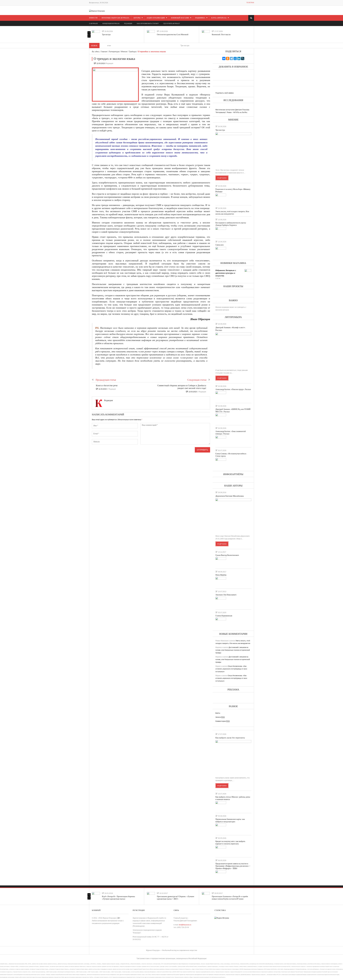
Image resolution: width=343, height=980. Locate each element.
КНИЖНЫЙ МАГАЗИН (180, 18)
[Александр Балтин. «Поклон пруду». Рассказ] (220, 396)
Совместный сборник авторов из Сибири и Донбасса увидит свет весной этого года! (181, 387)
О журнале (93, 23)
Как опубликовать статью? (148, 23)
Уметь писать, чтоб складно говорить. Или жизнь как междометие (232, 212)
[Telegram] (231, 58)
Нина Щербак (220, 575)
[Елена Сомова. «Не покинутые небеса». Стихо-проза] (220, 463)
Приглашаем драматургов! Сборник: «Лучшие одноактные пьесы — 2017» (175, 897)
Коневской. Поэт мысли (221, 34)
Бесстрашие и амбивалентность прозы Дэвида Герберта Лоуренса (230, 224)
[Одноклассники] (227, 58)
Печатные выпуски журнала (115, 18)
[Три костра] (96, 34)
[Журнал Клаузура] (97, 11)
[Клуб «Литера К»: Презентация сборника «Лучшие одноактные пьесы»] (96, 896)
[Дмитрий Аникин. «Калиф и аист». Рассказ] (233, 350)
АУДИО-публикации (156, 18)
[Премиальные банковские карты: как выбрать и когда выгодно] (220, 828)
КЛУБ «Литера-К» (219, 18)
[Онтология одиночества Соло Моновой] (151, 34)
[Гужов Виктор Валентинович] (220, 562)
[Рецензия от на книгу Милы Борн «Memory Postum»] (220, 198)
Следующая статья (196, 379)
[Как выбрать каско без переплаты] (233, 757)
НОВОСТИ (93, 18)
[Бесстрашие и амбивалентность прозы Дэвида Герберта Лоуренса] (220, 232)
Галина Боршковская (223, 616)
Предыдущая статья (106, 379)
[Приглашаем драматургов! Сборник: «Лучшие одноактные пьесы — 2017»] (151, 896)
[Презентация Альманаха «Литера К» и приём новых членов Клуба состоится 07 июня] (206, 896)
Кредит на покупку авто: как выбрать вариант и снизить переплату (230, 842)
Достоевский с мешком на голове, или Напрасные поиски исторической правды (232, 650)
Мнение (124, 52)
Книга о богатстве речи (107, 385)
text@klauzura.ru (185, 925)
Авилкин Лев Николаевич (225, 595)
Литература (114, 52)
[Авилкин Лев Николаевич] (220, 602)
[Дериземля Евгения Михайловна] (233, 515)
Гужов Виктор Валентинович (227, 555)
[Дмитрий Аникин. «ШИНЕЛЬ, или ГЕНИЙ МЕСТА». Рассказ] (220, 418)
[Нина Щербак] (220, 581)
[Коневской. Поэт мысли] (206, 34)
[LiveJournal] (242, 58)
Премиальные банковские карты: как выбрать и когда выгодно (230, 820)
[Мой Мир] (235, 58)
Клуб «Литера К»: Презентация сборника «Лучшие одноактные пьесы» (118, 897)
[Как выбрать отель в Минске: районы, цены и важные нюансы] (220, 806)
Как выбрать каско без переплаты (230, 738)
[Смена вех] (220, 251)
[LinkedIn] (239, 58)
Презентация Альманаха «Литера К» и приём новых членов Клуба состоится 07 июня (230, 897)
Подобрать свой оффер (224, 93)
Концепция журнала (111, 23)
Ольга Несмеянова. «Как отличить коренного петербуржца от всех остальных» (231, 669)
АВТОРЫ (136, 18)
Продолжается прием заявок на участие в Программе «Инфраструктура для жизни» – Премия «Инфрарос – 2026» (232, 866)
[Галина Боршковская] (220, 622)
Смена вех (219, 245)
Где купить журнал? (171, 23)
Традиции (132, 52)
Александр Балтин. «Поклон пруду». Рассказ (233, 389)
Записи (220, 717)
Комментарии (222, 721)
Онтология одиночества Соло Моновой (172, 34)
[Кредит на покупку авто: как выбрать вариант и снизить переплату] (220, 850)
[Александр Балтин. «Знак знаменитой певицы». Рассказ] (220, 440)
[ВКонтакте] (223, 58)
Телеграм (250, 2)
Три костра (106, 34)
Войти (217, 713)
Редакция (109, 63)
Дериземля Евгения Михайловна (229, 496)
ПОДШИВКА (200, 18)
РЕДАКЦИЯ (128, 23)
